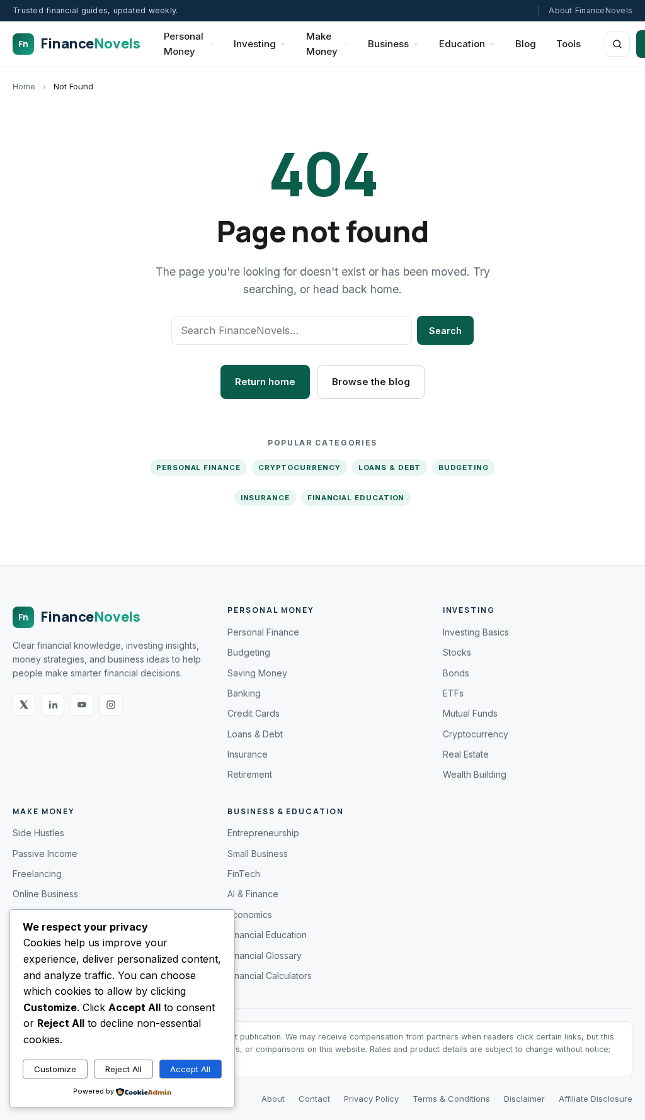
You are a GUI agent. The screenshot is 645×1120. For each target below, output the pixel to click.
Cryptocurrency (299, 467)
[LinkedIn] (53, 704)
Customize (55, 1069)
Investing (255, 44)
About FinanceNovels (590, 10)
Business (388, 44)
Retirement (249, 774)
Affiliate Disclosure (595, 1099)
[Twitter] (24, 704)
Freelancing (37, 873)
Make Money (322, 43)
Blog (525, 44)
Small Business (257, 853)
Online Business (45, 893)
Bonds (456, 673)
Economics (249, 914)
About (273, 1099)
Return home (265, 382)
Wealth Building (474, 774)
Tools (568, 44)
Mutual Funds (470, 713)
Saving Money (257, 673)
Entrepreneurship (263, 832)
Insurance (265, 497)
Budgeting (463, 467)
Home (24, 86)
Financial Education (355, 497)
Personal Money (183, 43)
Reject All (123, 1069)
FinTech (243, 873)
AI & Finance (252, 893)
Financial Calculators (269, 975)
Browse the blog (371, 382)
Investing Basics (476, 632)
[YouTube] (82, 704)
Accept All (190, 1069)
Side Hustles (38, 832)
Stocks (457, 652)
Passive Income (45, 853)
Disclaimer (524, 1099)
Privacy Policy (371, 1099)
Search (445, 330)
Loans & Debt (389, 467)
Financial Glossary (264, 955)
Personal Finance (198, 467)
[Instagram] (111, 704)
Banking (244, 693)
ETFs (453, 693)
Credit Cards (253, 713)
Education (462, 44)
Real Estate (466, 754)
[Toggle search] (617, 44)
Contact (314, 1099)
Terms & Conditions (451, 1099)
